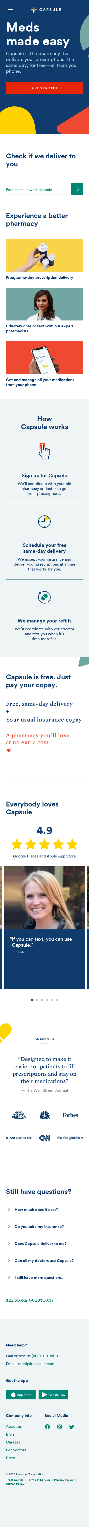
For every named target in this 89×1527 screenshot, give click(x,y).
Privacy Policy (64, 1479)
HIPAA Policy (15, 1483)
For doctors (16, 1449)
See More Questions (30, 1300)
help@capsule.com (38, 1363)
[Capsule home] (52, 10)
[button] (44, 1209)
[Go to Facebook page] (50, 1427)
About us (14, 1426)
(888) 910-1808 (45, 1355)
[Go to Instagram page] (63, 1427)
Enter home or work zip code (29, 189)
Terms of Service (39, 1479)
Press (11, 1457)
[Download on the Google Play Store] (53, 1395)
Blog (10, 1434)
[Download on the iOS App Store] (21, 1395)
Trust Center (14, 1479)
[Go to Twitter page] (75, 1427)
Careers (13, 1442)
